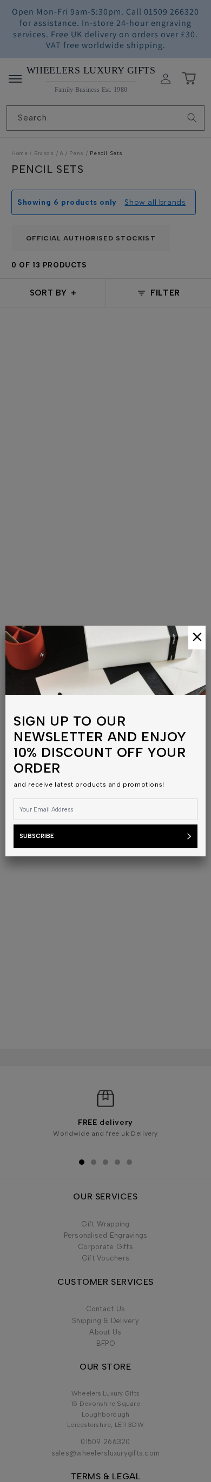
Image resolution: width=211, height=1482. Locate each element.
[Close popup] (197, 637)
